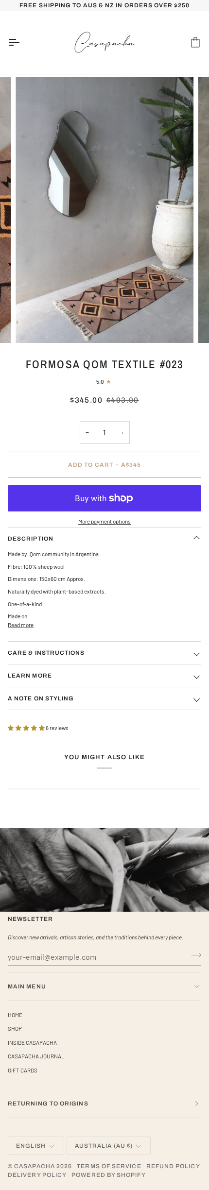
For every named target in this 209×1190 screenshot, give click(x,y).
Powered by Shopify (108, 1175)
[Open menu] (22, 42)
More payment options (104, 521)
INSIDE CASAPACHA (32, 1042)
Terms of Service (109, 1166)
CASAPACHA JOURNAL (36, 1056)
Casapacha (34, 1166)
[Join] (193, 955)
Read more (21, 624)
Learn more (30, 675)
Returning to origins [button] (48, 1103)
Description (30, 538)
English (31, 1145)
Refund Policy (173, 1166)
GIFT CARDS (22, 1070)
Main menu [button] (27, 986)
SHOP (15, 1028)
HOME (15, 1014)
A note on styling (41, 698)
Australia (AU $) (104, 1145)
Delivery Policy (37, 1175)
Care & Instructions (46, 652)
